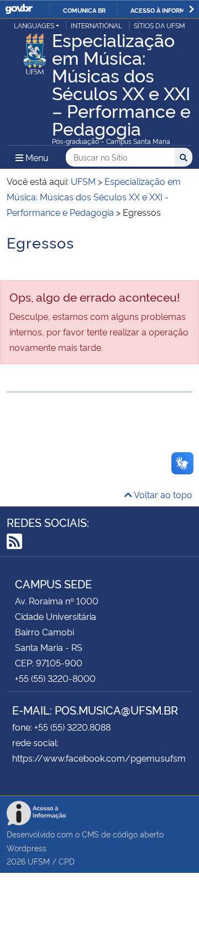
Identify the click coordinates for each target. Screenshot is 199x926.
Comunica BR (84, 10)
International (96, 25)
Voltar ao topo (162, 494)
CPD (67, 861)
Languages (34, 25)
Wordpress (26, 847)
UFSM (39, 861)
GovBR (19, 9)
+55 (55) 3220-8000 (55, 678)
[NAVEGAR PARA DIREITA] (191, 9)
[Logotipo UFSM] (34, 51)
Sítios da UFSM (159, 25)
